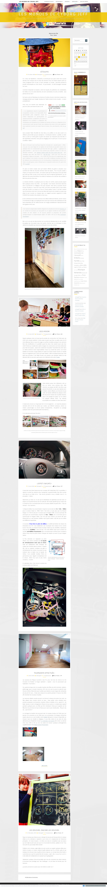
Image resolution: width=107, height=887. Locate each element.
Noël (79, 275)
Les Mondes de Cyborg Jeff (28, 1)
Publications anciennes (32, 877)
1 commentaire (48, 74)
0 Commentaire (49, 832)
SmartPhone (76, 281)
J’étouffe (44, 72)
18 (76, 59)
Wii (84, 283)
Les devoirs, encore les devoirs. (44, 830)
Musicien (67, 1)
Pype (86, 277)
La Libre (27, 164)
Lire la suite (45, 765)
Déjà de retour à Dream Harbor (80, 319)
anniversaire (82, 249)
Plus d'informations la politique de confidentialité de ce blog (95, 885)
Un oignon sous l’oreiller (80, 189)
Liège (82, 267)
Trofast (58, 357)
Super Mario (84, 281)
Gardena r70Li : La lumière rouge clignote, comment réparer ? (80, 210)
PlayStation (77, 277)
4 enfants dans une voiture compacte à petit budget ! (80, 133)
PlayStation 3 (82, 277)
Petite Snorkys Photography (41, 724)
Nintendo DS (84, 273)
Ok (83, 885)
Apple (76, 251)
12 (79, 57)
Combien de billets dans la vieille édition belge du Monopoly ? (80, 117)
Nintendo (77, 272)
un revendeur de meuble (47, 721)
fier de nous (47, 154)
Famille (76, 261)
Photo (84, 275)
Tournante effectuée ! (44, 673)
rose (79, 279)
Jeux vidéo (83, 265)
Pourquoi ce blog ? (49, 1)
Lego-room (44, 331)
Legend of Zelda (77, 267)
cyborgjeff (39, 74)
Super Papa (74, 1)
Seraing (81, 279)
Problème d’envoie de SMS (80, 157)
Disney (82, 255)
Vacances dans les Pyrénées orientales (80, 298)
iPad (79, 265)
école (78, 284)
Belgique (79, 251)
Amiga (79, 249)
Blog (83, 251)
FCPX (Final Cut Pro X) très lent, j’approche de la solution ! (80, 224)
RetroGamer (59, 1)
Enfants (77, 258)
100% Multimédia (84, 1)
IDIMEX (45, 717)
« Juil (75, 65)
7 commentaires (47, 334)
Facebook (82, 258)
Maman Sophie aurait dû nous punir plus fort (49, 153)
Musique (81, 269)
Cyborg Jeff (77, 255)
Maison (85, 267)
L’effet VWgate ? (44, 484)
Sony (79, 281)
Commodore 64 (78, 253)
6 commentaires (47, 486)
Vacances (76, 283)
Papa (81, 275)
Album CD (75, 249)
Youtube (75, 284)
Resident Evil (76, 279)
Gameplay (76, 265)
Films (81, 261)
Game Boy (80, 263)
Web (83, 283)
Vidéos (81, 283)
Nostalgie (76, 275)
